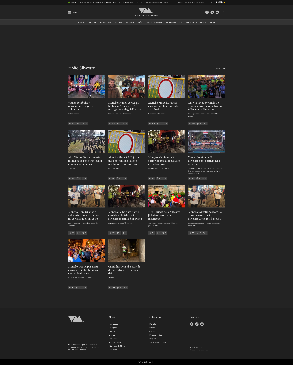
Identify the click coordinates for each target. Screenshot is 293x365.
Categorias (113, 328)
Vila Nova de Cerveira (196, 22)
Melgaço (118, 22)
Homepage (113, 324)
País (140, 22)
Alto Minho (105, 22)
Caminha (130, 22)
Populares (113, 339)
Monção (81, 22)
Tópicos (112, 331)
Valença (92, 22)
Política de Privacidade (146, 362)
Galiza (212, 22)
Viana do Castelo (174, 22)
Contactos (113, 350)
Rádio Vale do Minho (117, 346)
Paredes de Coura (153, 22)
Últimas (112, 335)
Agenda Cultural (115, 342)
